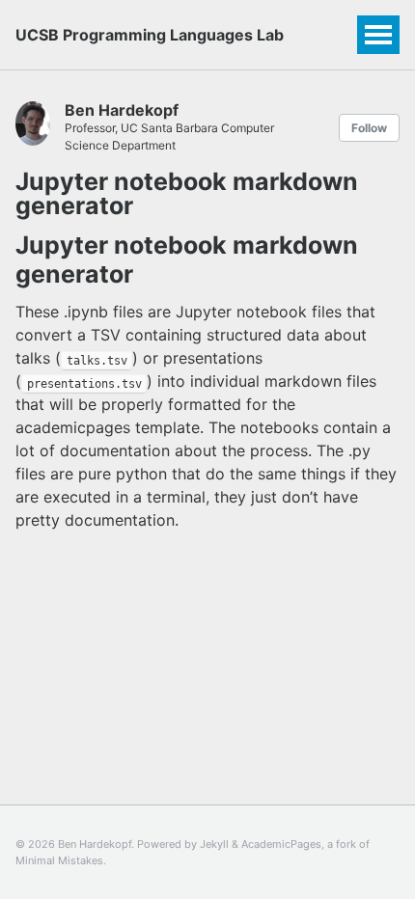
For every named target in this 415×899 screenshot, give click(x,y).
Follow (369, 128)
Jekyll (214, 844)
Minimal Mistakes (59, 860)
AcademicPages (281, 844)
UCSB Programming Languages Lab (149, 34)
